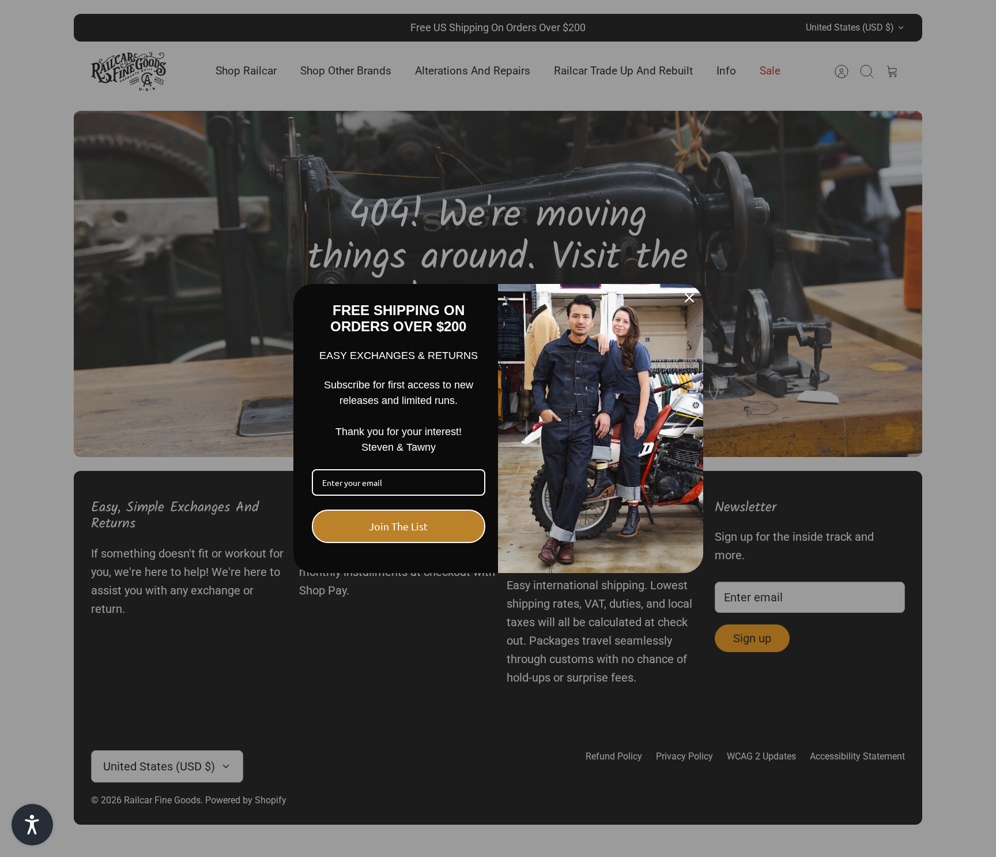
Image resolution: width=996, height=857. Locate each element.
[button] (32, 825)
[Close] (689, 298)
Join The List (398, 526)
